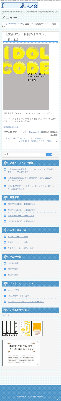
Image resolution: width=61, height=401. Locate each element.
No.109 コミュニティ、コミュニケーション (26, 302)
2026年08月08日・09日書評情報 (22, 210)
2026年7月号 (13, 269)
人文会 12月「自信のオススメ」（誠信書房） (23, 138)
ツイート (6, 315)
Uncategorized (35, 132)
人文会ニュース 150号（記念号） (22, 248)
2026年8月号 (13, 263)
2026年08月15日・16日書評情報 (22, 204)
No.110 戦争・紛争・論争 (18, 296)
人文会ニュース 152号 (18, 236)
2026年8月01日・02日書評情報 (21, 215)
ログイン (56, 399)
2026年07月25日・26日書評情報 (22, 221)
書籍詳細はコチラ (10, 127)
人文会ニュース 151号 (18, 242)
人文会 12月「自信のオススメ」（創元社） (38, 141)
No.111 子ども (14, 290)
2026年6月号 (13, 275)
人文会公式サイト (31, 5)
